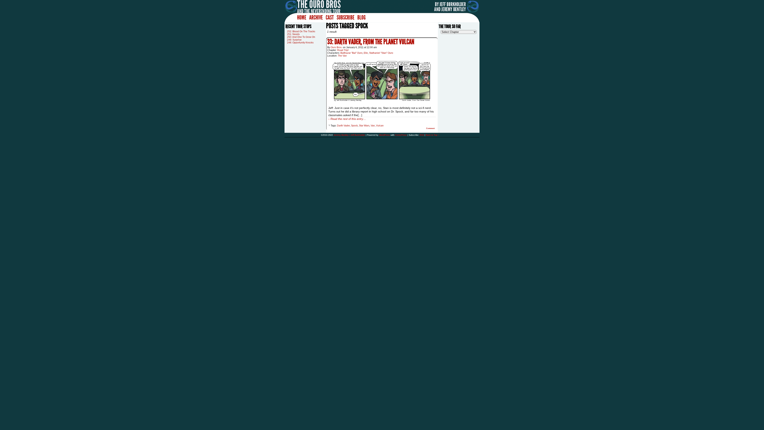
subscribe (345, 17)
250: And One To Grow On (301, 37)
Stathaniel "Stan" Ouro (381, 53)
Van (373, 125)
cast (330, 17)
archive (316, 17)
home (301, 17)
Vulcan (380, 125)
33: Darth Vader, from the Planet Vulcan (370, 42)
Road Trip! (343, 50)
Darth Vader (343, 125)
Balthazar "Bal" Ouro (351, 53)
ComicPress (401, 135)
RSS (422, 135)
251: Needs (293, 34)
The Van (342, 55)
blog (361, 17)
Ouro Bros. (336, 47)
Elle (366, 53)
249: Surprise (294, 39)
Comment (430, 128)
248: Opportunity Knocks (300, 42)
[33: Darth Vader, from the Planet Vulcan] (382, 102)
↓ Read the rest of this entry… (347, 118)
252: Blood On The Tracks (301, 31)
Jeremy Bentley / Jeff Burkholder (349, 135)
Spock (354, 125)
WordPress (384, 135)
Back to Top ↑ (432, 135)
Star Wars (364, 125)
